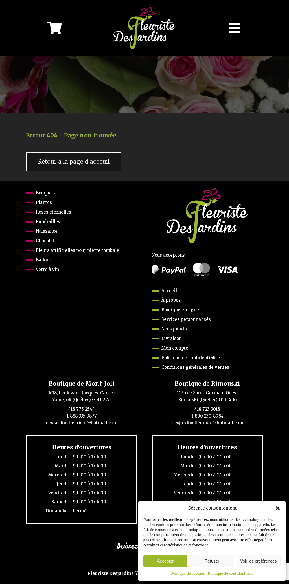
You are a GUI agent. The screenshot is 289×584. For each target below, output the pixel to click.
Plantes (44, 202)
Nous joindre (175, 329)
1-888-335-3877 (82, 416)
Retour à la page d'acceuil (74, 161)
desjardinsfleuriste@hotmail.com (81, 422)
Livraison (171, 338)
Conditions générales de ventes (195, 367)
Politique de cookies (187, 573)
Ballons (44, 260)
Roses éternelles (53, 212)
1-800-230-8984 (207, 416)
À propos (171, 300)
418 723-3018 (207, 409)
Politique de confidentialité (230, 573)
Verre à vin (47, 269)
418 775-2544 (81, 409)
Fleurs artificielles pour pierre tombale (77, 250)
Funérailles (48, 221)
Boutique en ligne (180, 309)
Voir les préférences (258, 561)
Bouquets (46, 193)
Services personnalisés (186, 319)
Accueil (169, 290)
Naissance (47, 231)
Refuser (212, 561)
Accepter (165, 561)
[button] (278, 508)
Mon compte (174, 348)
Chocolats (46, 240)
